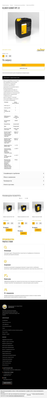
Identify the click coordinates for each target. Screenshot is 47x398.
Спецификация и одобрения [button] (12, 173)
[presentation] (20, 198)
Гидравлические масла (7, 339)
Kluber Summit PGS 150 (8, 216)
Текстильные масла (6, 363)
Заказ (3, 328)
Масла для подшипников (7, 345)
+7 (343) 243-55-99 (7, 374)
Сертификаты (5, 324)
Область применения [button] (9, 177)
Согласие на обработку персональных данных (12, 330)
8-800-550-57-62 (7, 375)
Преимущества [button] (8, 180)
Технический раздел (6, 326)
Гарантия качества (6, 322)
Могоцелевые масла (6, 351)
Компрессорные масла (7, 343)
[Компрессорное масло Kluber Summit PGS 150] (9, 208)
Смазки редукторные (7, 361)
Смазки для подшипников (8, 357)
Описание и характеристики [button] (11, 77)
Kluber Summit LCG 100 (23, 216)
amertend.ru (11, 307)
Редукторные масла (6, 353)
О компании (5, 320)
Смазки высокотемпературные (9, 355)
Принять (29, 395)
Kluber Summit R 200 (37, 216)
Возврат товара (5, 334)
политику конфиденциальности (16, 395)
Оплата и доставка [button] (9, 184)
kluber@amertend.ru (7, 379)
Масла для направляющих (8, 347)
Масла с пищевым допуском (8, 349)
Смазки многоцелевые (7, 359)
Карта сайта (5, 332)
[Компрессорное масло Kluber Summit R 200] (38, 208)
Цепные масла (5, 365)
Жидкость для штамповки (8, 341)
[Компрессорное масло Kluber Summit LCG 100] (23, 208)
